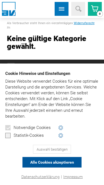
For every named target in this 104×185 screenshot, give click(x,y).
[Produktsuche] (78, 9)
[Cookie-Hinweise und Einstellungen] (61, 128)
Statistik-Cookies (29, 135)
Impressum (73, 176)
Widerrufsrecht (84, 23)
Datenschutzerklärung (40, 176)
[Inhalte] (62, 9)
